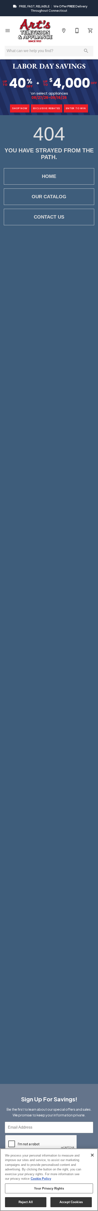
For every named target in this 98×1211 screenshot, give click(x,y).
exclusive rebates (46, 108)
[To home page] (35, 30)
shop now (19, 108)
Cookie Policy (41, 1178)
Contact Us (49, 217)
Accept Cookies (71, 1202)
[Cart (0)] (90, 30)
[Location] (63, 30)
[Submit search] (86, 51)
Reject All (26, 1202)
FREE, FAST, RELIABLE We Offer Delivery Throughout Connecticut (53, 8)
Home (49, 176)
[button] (7, 30)
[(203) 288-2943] (77, 30)
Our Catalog (49, 196)
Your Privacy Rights (49, 1188)
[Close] (92, 1155)
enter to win (76, 108)
